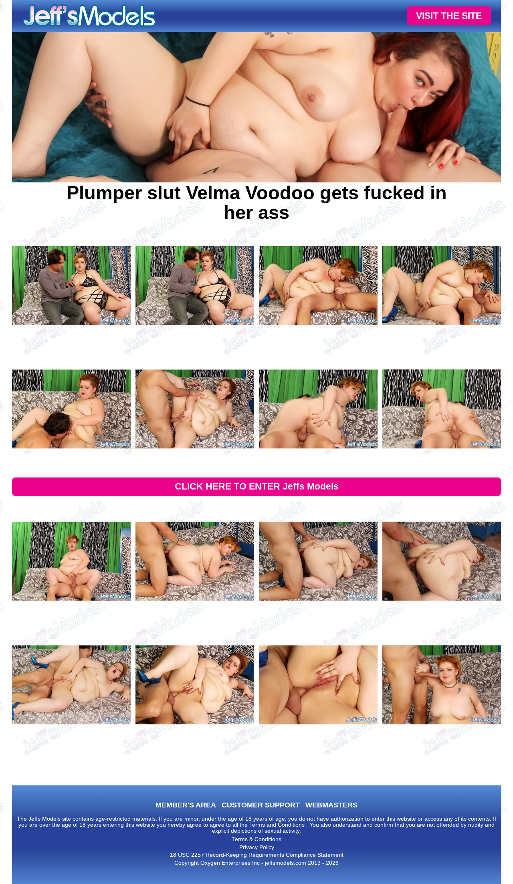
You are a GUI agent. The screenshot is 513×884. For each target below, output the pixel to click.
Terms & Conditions (256, 839)
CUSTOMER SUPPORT (261, 805)
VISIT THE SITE (449, 15)
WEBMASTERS (331, 805)
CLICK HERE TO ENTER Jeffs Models (257, 486)
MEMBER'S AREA (186, 805)
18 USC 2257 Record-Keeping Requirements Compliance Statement (256, 855)
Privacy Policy (256, 847)
